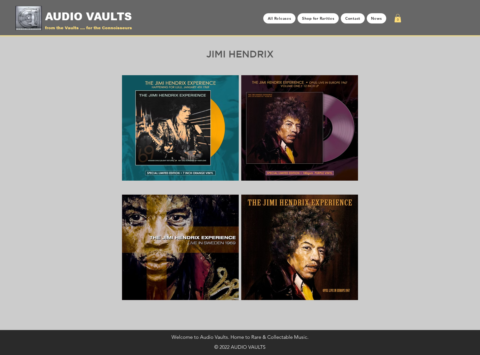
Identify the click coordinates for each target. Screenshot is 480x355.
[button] (397, 18)
